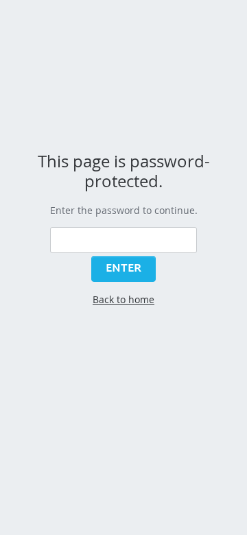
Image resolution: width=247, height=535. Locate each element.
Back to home (123, 299)
